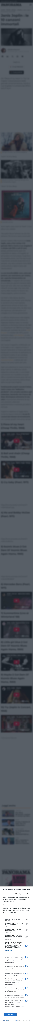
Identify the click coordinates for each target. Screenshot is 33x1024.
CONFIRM (10, 1014)
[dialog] (16, 955)
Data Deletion (6, 1020)
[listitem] (16, 919)
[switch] (26, 924)
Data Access (16, 1020)
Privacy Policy (26, 1020)
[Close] (29, 889)
